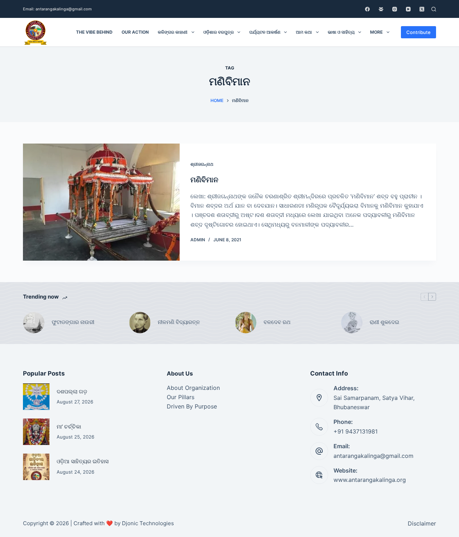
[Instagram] (394, 9)
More (376, 32)
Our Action (135, 32)
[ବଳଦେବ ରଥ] (245, 322)
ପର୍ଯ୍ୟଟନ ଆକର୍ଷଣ (264, 32)
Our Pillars (180, 397)
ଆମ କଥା (304, 32)
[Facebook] (367, 9)
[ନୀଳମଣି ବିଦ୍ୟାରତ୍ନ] (140, 322)
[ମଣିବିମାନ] (101, 202)
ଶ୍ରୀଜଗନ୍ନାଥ (201, 164)
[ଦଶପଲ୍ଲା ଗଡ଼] (36, 396)
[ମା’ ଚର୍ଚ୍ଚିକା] (36, 432)
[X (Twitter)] (422, 9)
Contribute (418, 32)
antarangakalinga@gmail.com (373, 455)
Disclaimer (422, 523)
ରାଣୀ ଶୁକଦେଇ (385, 322)
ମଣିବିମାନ (204, 179)
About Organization (193, 387)
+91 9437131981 (355, 431)
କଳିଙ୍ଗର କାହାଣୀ (173, 32)
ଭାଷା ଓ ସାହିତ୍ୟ (341, 32)
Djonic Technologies (148, 523)
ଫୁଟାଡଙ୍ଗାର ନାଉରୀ (73, 322)
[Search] (433, 9)
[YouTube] (408, 9)
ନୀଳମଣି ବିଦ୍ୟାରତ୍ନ (179, 322)
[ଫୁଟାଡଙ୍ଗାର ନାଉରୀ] (33, 322)
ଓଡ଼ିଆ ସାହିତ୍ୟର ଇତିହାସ (83, 461)
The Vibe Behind (94, 32)
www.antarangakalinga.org (369, 479)
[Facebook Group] (381, 9)
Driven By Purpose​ (192, 406)
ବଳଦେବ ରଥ (277, 322)
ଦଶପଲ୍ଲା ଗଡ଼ (72, 391)
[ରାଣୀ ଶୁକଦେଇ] (352, 322)
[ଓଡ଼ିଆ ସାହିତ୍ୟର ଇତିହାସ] (36, 467)
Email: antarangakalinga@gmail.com (57, 8)
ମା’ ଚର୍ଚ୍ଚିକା (69, 427)
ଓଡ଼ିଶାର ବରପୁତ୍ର (218, 32)
